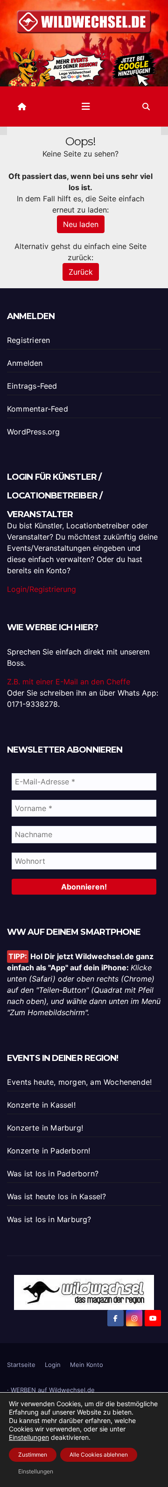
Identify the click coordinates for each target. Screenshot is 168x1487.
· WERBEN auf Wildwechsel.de (51, 1390)
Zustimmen (32, 1454)
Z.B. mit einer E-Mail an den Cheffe (68, 681)
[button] (146, 106)
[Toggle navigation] (86, 106)
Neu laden (80, 224)
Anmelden (25, 363)
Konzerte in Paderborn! (48, 1150)
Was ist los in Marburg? (49, 1219)
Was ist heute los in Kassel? (56, 1196)
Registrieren (28, 340)
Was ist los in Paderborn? (52, 1173)
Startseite (21, 1364)
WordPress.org (33, 431)
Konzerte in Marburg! (45, 1127)
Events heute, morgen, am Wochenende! (79, 1082)
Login (53, 1364)
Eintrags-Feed (32, 386)
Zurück (81, 272)
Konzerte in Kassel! (41, 1105)
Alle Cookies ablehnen (99, 1454)
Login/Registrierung (41, 589)
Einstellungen (29, 1437)
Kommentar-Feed (37, 408)
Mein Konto (86, 1364)
